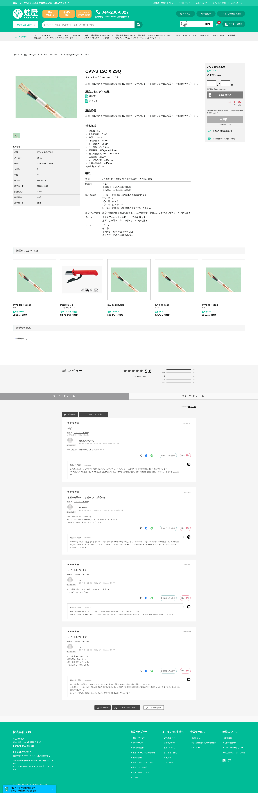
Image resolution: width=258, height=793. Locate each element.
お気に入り (197, 738)
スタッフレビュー (193, 396)
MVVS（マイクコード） (69, 38)
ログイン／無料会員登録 (231, 14)
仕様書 (92, 96)
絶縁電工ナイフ (66, 305)
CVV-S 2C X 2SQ (162, 305)
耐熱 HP (108, 38)
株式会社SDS (22, 732)
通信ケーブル (138, 743)
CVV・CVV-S (50, 38)
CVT (36, 35)
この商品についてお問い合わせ (224, 139)
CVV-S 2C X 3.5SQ (210, 305)
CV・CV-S (45, 35)
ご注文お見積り (235, 24)
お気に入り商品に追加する (222, 131)
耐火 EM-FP (97, 38)
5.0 (148, 371)
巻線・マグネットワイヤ (142, 762)
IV (54, 35)
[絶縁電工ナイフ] (81, 279)
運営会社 (228, 738)
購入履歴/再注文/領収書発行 (204, 743)
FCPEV (86, 38)
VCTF (187, 35)
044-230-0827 (115, 12)
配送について (201, 3)
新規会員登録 (169, 743)
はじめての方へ (185, 14)
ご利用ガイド (184, 3)
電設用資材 (137, 757)
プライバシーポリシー (233, 747)
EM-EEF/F (76, 35)
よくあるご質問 (219, 3)
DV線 (86, 35)
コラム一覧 (168, 762)
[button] (29, 789)
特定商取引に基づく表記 (234, 752)
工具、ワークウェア (140, 772)
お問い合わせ (236, 3)
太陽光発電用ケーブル (123, 35)
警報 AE (118, 38)
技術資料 (167, 757)
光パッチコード (153, 38)
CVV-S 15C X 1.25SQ (22, 305)
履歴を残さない (22, 338)
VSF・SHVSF (218, 35)
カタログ (93, 101)
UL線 (127, 38)
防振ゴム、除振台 (140, 767)
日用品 (135, 777)
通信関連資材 (138, 747)
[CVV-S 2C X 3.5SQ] (223, 279)
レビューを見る (113, 77)
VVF (59, 35)
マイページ (197, 747)
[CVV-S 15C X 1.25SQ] (34, 279)
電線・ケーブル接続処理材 (143, 752)
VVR (66, 35)
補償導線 (231, 35)
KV (208, 35)
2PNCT (179, 35)
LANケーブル (138, 38)
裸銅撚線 (95, 35)
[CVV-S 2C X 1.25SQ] (129, 279)
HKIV (202, 35)
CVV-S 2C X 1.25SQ (116, 305)
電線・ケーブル (139, 738)
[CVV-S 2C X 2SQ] (176, 279)
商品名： (78, 433)
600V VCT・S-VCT (164, 35)
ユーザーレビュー (64, 396)
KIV (194, 35)
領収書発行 (206, 14)
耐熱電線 (37, 38)
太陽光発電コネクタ (144, 35)
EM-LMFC (106, 35)
